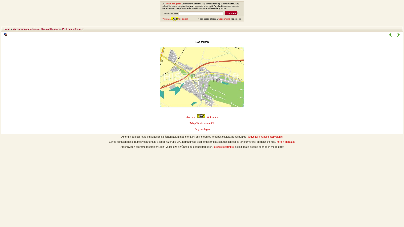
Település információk (202, 123)
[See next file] (399, 34)
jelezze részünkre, (224, 146)
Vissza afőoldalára (175, 19)
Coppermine (224, 19)
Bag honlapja (202, 129)
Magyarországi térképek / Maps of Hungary (36, 29)
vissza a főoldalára (202, 117)
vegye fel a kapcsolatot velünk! (265, 136)
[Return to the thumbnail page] (5, 34)
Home (7, 29)
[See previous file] (390, 34)
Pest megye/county (73, 29)
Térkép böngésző (172, 4)
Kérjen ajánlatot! (285, 141)
